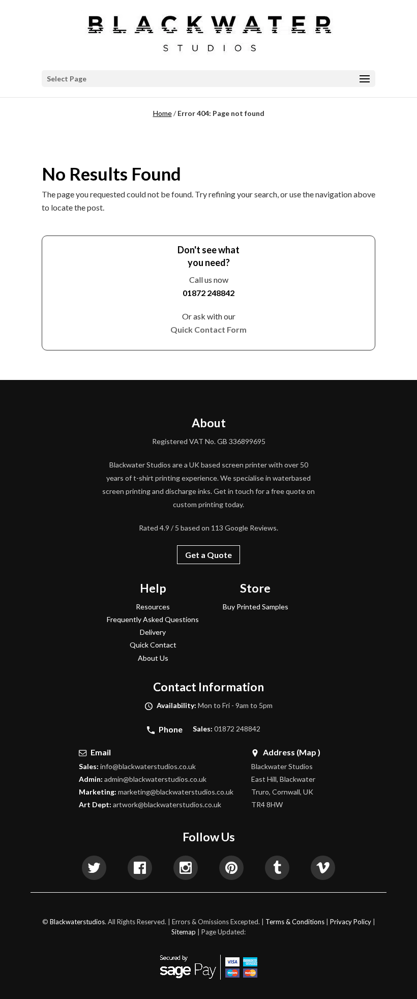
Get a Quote (208, 555)
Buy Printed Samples (255, 606)
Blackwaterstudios (77, 922)
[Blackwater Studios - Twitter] (94, 869)
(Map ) (308, 752)
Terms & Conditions (294, 922)
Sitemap (183, 932)
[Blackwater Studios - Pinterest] (231, 869)
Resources (153, 606)
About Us (153, 658)
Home (162, 113)
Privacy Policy (350, 922)
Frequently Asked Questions (153, 619)
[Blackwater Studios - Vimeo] (323, 869)
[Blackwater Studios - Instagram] (185, 869)
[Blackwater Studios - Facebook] (140, 869)
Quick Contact (153, 644)
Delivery (153, 632)
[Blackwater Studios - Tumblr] (277, 869)
